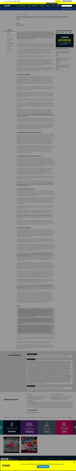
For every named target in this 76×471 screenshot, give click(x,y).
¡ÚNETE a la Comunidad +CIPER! (51, 3)
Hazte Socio (58, 1)
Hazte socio (43, 467)
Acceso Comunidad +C (67, 1)
